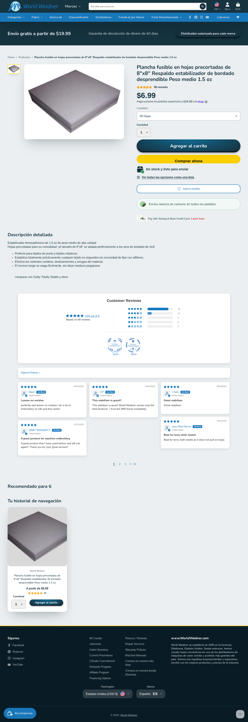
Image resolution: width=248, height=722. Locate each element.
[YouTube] (207, 17)
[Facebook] (190, 17)
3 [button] (125, 464)
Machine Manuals (135, 655)
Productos (24, 57)
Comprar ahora (188, 161)
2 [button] (120, 464)
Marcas (71, 6)
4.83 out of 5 (92, 315)
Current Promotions (101, 655)
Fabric (35, 17)
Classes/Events (78, 17)
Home (11, 57)
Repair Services (134, 643)
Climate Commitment (102, 660)
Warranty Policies (135, 649)
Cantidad (142, 124)
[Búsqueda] (203, 6)
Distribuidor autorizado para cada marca (208, 34)
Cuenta (227, 6)
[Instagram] (201, 17)
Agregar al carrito (188, 146)
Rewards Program (100, 666)
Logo (33, 6)
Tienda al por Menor (131, 17)
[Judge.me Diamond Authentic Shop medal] (115, 345)
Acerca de (56, 17)
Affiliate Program (99, 672)
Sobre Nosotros (99, 649)
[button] (135, 309)
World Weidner (128, 715)
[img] (28, 386)
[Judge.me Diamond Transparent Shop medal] (133, 345)
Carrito (237, 6)
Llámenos (223, 17)
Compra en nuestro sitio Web (139, 662)
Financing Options (100, 678)
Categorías (14, 17)
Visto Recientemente (164, 17)
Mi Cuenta (96, 638)
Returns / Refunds (136, 638)
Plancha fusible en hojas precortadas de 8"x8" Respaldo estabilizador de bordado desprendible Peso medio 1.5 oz (37, 559)
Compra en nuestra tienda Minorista (140, 672)
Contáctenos (103, 17)
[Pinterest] (196, 17)
